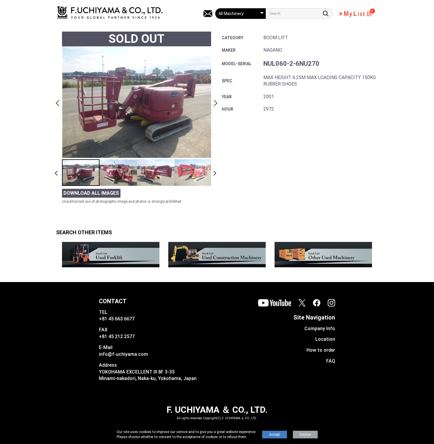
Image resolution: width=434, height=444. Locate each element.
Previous (58, 102)
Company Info (319, 328)
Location (325, 339)
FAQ (330, 361)
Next (215, 102)
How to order (320, 350)
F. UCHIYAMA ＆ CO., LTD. (217, 409)
